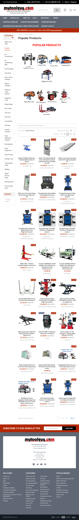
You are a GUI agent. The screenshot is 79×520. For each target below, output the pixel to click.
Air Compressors (9, 55)
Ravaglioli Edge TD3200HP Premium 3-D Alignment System (47, 230)
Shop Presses (9, 154)
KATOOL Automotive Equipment (65, 478)
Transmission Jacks (9, 164)
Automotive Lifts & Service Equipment (18, 12)
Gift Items (8, 117)
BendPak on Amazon (62, 490)
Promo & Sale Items (9, 187)
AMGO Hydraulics (61, 481)
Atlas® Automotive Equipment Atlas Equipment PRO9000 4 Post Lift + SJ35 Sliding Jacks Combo (26, 400)
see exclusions (56, 30)
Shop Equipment (8, 149)
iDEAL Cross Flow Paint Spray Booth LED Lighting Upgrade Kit (67, 159)
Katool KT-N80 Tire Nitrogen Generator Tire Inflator (47, 332)
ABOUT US (26, 18)
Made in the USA (8, 43)
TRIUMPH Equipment (62, 485)
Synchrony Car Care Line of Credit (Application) (21, 26)
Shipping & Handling (10, 22)
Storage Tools (9, 159)
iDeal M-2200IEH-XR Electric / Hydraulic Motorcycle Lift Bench (27, 159)
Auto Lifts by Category (8, 78)
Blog (35, 18)
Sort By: (21, 130)
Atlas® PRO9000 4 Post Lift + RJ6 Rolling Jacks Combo (67, 366)
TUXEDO (58, 487)
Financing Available (49, 22)
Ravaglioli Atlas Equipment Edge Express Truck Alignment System (27, 230)
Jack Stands (8, 121)
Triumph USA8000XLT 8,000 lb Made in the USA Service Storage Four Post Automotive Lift (47, 266)
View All (58, 497)
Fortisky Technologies (62, 492)
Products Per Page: (63, 130)
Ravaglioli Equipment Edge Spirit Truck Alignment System (67, 195)
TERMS (55, 18)
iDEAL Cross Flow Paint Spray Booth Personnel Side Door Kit (27, 195)
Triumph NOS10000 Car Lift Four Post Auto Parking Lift (26, 299)
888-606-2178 (42, 448)
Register (74, 2)
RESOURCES (45, 18)
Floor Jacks (8, 108)
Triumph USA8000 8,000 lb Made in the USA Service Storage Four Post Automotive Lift (67, 266)
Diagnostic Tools (8, 99)
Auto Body (8, 73)
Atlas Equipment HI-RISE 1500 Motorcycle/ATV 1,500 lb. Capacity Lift (67, 300)
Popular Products (7, 49)
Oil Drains (7, 125)
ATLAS (58, 476)
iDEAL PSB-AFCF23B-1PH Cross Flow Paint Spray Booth (27, 366)
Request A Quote (48, 26)
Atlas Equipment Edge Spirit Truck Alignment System (67, 399)
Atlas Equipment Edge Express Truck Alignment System (47, 399)
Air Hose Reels (9, 69)
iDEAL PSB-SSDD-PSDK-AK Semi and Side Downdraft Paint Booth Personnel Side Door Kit (47, 160)
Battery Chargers (7, 84)
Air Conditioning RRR (8, 62)
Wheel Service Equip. (7, 175)
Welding (7, 169)
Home (5, 18)
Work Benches (9, 182)
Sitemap (5, 501)
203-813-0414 (42, 446)
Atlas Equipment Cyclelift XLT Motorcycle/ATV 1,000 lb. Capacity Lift (27, 333)
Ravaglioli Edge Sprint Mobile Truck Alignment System (47, 194)
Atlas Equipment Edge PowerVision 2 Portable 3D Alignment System (47, 300)
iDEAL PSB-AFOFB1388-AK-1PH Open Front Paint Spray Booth (47, 366)
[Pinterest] (45, 464)
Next (72, 418)
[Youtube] (41, 464)
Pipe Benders (9, 144)
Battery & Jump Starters (7, 92)
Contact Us (14, 18)
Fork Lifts (7, 113)
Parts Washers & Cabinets (8, 138)
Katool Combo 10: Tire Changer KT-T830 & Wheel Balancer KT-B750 (67, 333)
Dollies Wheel (9, 104)
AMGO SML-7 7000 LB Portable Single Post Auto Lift (27, 264)
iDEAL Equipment (61, 483)
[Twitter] (37, 464)
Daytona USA (60, 494)
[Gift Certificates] (65, 10)
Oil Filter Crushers (7, 130)
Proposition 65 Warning (30, 22)
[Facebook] (33, 464)
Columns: (56, 134)
